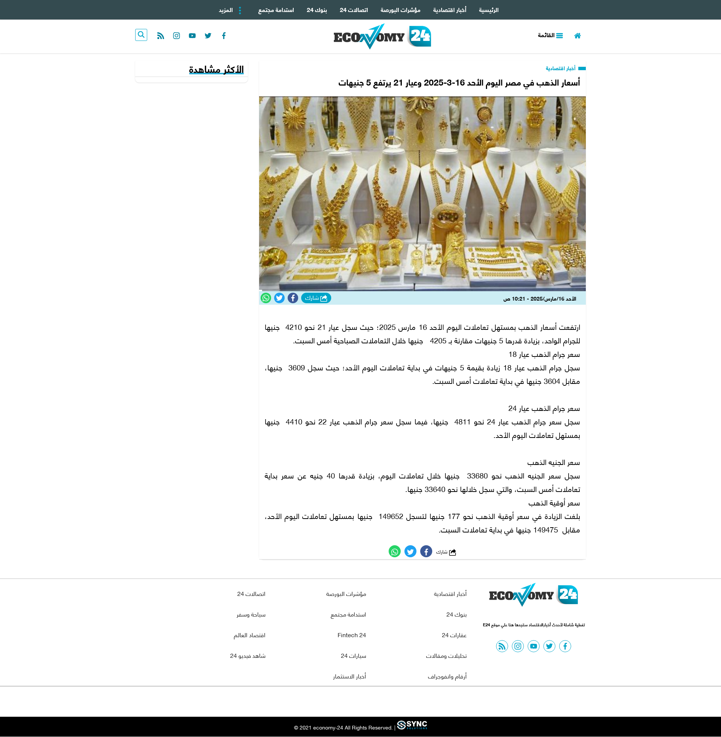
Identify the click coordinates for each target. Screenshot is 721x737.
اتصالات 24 (354, 9)
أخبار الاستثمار (349, 675)
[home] (577, 35)
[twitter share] (279, 298)
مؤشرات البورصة (401, 9)
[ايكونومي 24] (533, 597)
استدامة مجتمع (276, 9)
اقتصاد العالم (249, 634)
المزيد (226, 9)
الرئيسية (489, 9)
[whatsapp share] (266, 298)
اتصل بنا (343, 701)
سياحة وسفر (251, 613)
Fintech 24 (352, 634)
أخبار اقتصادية (449, 9)
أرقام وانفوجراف (447, 675)
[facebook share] (293, 298)
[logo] (382, 36)
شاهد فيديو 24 (247, 655)
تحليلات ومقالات (446, 655)
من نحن (379, 701)
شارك (312, 297)
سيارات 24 (353, 655)
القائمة (547, 34)
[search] (141, 35)
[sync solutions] (411, 727)
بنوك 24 (317, 9)
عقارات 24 (454, 634)
